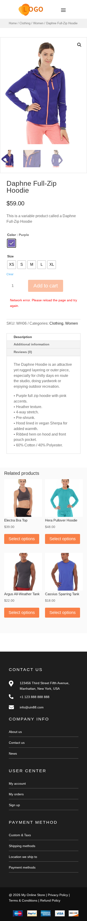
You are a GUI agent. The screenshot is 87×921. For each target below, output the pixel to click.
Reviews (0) (23, 352)
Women (38, 23)
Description (23, 337)
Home (13, 23)
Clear (9, 274)
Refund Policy (50, 900)
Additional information (31, 344)
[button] (79, 45)
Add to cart (45, 286)
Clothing (24, 23)
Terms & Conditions (23, 900)
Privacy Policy (58, 895)
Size (10, 256)
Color (11, 235)
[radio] (11, 243)
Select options (22, 539)
